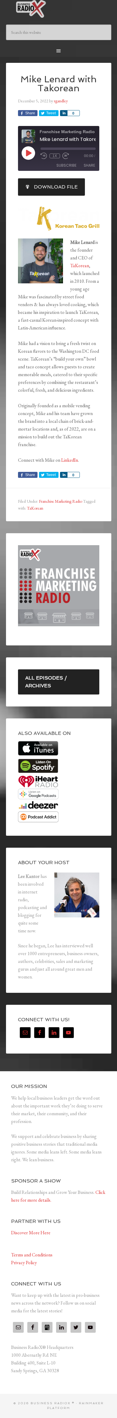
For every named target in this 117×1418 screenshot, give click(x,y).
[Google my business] (47, 1327)
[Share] (63, 113)
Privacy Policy (24, 1262)
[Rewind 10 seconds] (43, 156)
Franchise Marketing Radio (60, 501)
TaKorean (79, 265)
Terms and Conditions (31, 1255)
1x (54, 156)
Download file (56, 187)
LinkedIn (69, 460)
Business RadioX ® (58, 9)
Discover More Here (30, 1232)
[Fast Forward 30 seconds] (65, 156)
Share (89, 165)
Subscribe (66, 165)
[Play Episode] (28, 152)
